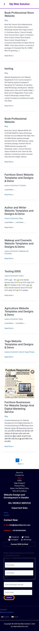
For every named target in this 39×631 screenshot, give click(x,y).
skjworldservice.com (20, 626)
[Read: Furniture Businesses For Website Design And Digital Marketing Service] (19, 383)
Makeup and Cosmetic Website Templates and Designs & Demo (19, 243)
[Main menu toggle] (4, 4)
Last (6, 577)
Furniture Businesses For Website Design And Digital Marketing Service (19, 407)
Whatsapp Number (11, 581)
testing (9, 68)
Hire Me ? (3, 610)
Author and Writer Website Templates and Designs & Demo (19, 210)
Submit (9, 597)
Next (20, 464)
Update (6, 515)
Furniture (22, 185)
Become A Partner (6, 612)
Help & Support (19, 483)
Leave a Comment (11, 185)
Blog (6, 20)
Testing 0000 (13, 271)
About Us (19, 473)
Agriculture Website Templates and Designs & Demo (19, 311)
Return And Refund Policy (19, 488)
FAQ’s (19, 480)
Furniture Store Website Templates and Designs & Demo (19, 178)
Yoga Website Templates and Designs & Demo (19, 344)
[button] (5, 617)
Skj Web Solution (19, 4)
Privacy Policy (20, 486)
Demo (21, 276)
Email (6, 589)
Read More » (9, 56)
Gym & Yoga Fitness (26, 352)
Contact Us (19, 475)
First (6, 569)
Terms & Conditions (19, 491)
